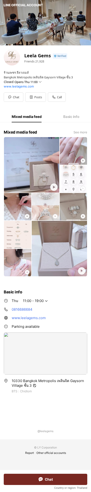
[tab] (27, 116)
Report (29, 453)
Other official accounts (51, 453)
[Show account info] (60, 56)
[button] (35, 97)
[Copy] (34, 385)
